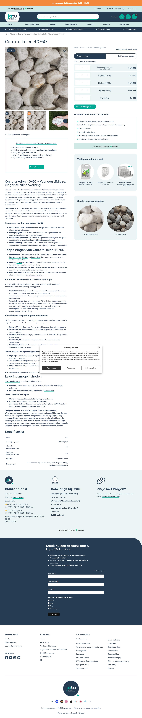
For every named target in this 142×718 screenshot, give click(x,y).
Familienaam (53, 581)
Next (65, 121)
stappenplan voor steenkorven (21, 296)
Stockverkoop (124, 24)
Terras (52, 600)
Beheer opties (90, 368)
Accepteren (51, 368)
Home (7, 34)
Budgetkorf (35, 257)
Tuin (51, 606)
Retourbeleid (45, 656)
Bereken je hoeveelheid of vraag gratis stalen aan (36, 143)
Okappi (82, 713)
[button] (99, 348)
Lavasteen (52, 24)
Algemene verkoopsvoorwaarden (53, 649)
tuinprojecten (48, 240)
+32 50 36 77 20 (15, 494)
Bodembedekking (71, 24)
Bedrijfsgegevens (47, 653)
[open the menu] (102, 9)
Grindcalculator (47, 29)
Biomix (14, 211)
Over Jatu (44, 642)
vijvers (19, 262)
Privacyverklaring (48, 708)
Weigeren (71, 368)
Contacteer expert (75, 29)
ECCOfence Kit (15, 257)
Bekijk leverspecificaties (126, 49)
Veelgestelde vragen (13, 646)
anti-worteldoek (19, 306)
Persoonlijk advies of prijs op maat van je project (98, 135)
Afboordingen (54, 609)
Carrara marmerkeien (34, 275)
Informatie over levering (115, 9)
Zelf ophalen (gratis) (126, 56)
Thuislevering (82, 56)
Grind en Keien (16, 34)
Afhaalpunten (10, 642)
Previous (8, 121)
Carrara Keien (43, 34)
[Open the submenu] (15, 24)
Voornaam (52, 573)
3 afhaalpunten (130, 29)
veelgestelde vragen (110, 496)
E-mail (51, 589)
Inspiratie (106, 24)
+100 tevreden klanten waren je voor (94, 139)
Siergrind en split (30, 34)
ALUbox (25, 257)
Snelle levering (104, 29)
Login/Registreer (36, 167)
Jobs (129, 9)
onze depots (49, 390)
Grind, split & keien (32, 24)
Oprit (51, 603)
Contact (98, 9)
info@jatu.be (18, 497)
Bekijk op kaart (57, 515)
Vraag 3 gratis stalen (87, 132)
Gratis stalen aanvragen (16, 29)
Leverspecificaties (12, 381)
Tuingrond (90, 24)
